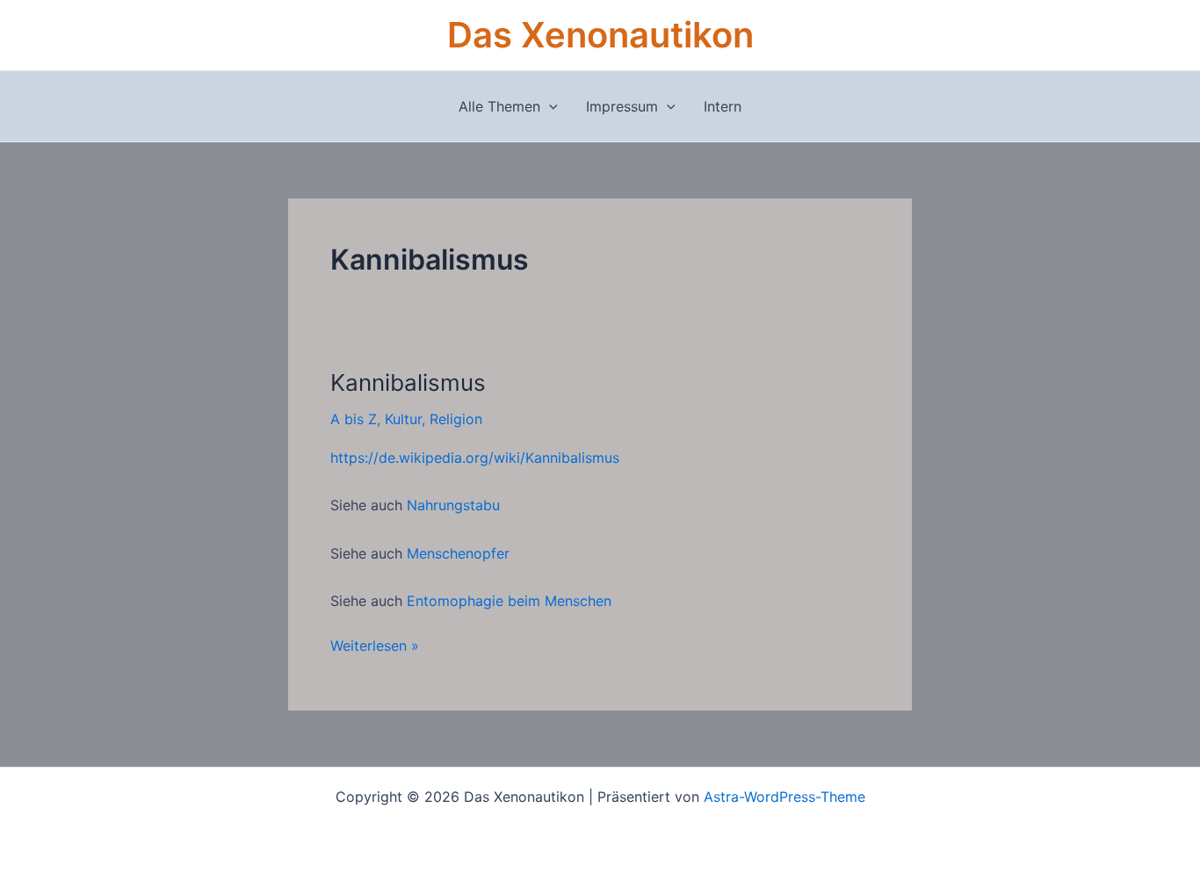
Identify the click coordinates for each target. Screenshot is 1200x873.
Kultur (403, 419)
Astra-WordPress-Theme (784, 796)
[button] (549, 106)
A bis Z (353, 419)
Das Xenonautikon (600, 34)
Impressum (622, 106)
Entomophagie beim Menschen (509, 601)
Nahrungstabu (453, 505)
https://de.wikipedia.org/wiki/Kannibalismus (474, 457)
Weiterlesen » (374, 645)
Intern (722, 106)
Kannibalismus (408, 382)
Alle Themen (499, 106)
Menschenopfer (458, 553)
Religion (456, 419)
